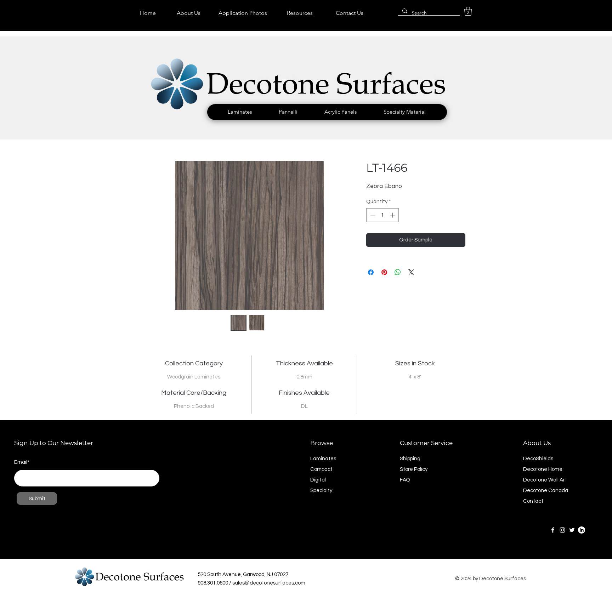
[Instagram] (562, 530)
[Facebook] (552, 530)
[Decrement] (372, 215)
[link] (468, 11)
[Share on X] (411, 272)
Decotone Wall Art (545, 480)
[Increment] (393, 215)
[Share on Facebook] (371, 272)
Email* (21, 462)
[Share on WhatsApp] (397, 272)
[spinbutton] (383, 215)
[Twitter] (572, 530)
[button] (239, 112)
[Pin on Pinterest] (384, 272)
